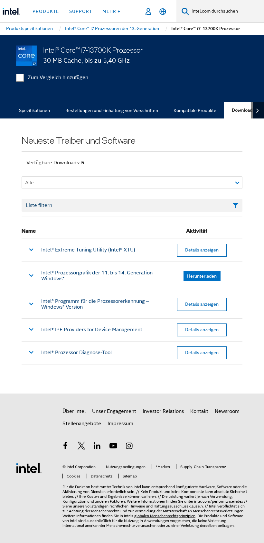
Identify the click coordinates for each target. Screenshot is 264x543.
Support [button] (80, 11)
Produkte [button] (46, 11)
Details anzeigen (202, 250)
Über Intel (74, 411)
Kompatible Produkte (195, 110)
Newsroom (227, 411)
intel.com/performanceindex (218, 501)
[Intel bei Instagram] (129, 447)
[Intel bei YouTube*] (113, 447)
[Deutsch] (163, 11)
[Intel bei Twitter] (81, 447)
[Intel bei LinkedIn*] (97, 447)
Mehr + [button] (111, 11)
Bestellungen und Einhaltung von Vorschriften (111, 110)
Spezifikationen (34, 110)
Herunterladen (202, 276)
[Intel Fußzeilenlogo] (29, 468)
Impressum (120, 423)
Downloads (243, 110)
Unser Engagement (114, 411)
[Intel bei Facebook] (65, 447)
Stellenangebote (81, 423)
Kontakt (199, 411)
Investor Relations (163, 411)
